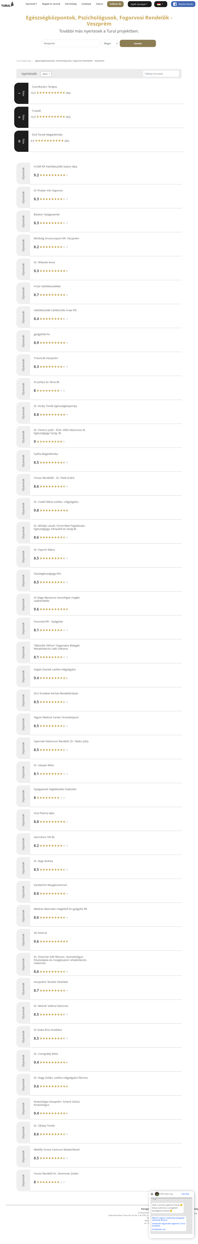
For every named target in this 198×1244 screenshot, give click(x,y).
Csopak (36, 110)
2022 (45, 74)
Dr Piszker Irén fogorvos (48, 190)
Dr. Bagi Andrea (43, 861)
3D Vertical (40, 933)
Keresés (138, 43)
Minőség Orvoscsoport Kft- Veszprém (56, 238)
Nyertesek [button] (30, 3)
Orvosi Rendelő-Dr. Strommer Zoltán (56, 1173)
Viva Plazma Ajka (44, 813)
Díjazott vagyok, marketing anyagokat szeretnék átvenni (168, 1219)
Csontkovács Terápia (44, 86)
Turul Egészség (23, 60)
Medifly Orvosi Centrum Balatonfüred (56, 1149)
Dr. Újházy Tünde (44, 1125)
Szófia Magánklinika (46, 454)
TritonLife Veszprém (46, 358)
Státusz (99, 3)
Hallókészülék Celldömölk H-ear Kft (55, 310)
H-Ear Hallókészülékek (47, 286)
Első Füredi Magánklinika (47, 134)
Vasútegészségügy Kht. (47, 573)
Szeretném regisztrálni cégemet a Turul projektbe (168, 1224)
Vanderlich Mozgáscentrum (50, 885)
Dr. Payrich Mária (44, 549)
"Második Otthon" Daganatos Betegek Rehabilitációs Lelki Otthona (57, 647)
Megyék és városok (51, 3)
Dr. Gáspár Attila (44, 765)
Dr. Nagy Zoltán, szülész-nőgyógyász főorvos (61, 1077)
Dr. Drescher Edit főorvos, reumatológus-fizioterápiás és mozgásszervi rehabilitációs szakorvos (60, 960)
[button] (160, 4)
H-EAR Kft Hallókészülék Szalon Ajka (55, 166)
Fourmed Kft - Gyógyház (48, 621)
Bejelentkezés (185, 4)
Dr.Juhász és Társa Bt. (47, 382)
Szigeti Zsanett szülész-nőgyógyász (55, 669)
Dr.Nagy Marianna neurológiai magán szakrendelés (57, 599)
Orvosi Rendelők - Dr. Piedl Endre (54, 478)
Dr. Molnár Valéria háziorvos (51, 1006)
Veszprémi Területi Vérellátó (51, 982)
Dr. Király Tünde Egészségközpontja (55, 406)
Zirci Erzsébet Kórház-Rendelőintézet (56, 693)
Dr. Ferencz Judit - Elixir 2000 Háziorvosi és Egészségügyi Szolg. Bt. (59, 431)
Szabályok (86, 3)
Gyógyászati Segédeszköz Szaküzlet (55, 789)
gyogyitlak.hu (42, 334)
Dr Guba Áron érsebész (48, 1030)
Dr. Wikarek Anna (44, 262)
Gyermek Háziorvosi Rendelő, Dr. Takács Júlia (61, 741)
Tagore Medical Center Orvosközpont (56, 717)
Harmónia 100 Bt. (44, 837)
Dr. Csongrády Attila (46, 1053)
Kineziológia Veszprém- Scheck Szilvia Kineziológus (57, 1103)
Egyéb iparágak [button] (138, 4)
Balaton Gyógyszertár (47, 214)
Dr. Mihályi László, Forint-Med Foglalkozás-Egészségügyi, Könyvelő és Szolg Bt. (60, 527)
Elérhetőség (71, 3)
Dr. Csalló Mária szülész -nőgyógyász (56, 501)
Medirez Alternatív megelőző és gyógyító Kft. (61, 909)
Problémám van (159, 1229)
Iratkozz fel (115, 3)
